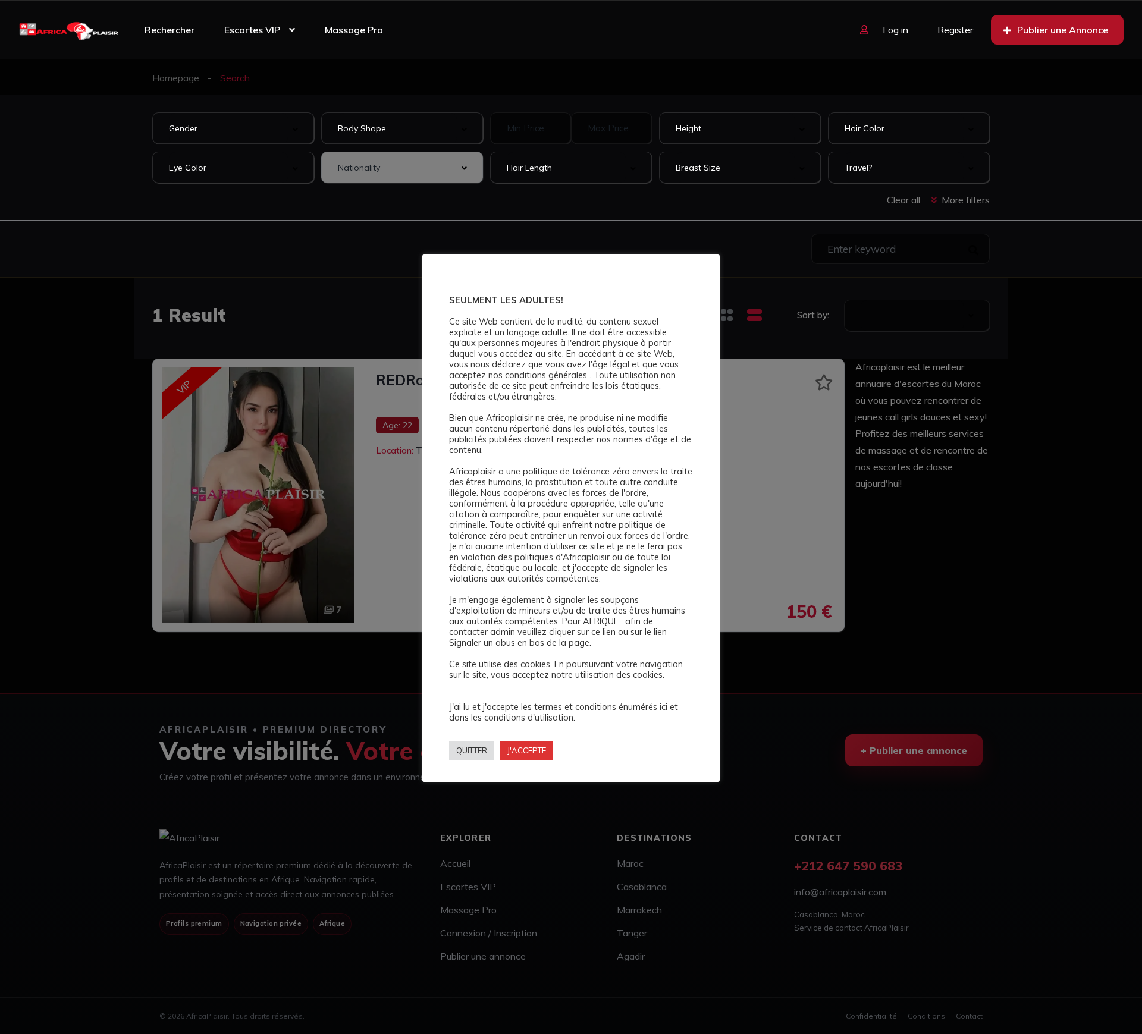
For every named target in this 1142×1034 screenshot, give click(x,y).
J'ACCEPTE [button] (526, 750)
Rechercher (169, 30)
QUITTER (471, 750)
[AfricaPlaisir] (69, 30)
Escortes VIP (252, 30)
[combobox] (233, 128)
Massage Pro (354, 30)
